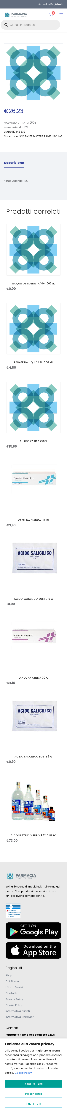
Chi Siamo (12, 981)
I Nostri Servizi (14, 987)
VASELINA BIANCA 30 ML (33, 520)
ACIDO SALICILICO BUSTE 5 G (34, 756)
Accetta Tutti (33, 1084)
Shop (9, 975)
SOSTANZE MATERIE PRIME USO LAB (40, 136)
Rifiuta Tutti (33, 1104)
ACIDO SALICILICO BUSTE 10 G (33, 598)
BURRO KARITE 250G (33, 441)
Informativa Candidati (20, 1017)
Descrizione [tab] (14, 163)
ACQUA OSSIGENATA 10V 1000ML (33, 283)
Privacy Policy (14, 999)
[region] (33, 1074)
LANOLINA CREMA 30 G (33, 677)
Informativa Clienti (18, 1011)
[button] (61, 15)
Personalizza (33, 1094)
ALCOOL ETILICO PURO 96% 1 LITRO (33, 835)
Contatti (11, 993)
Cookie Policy (23, 1073)
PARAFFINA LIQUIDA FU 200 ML (33, 362)
